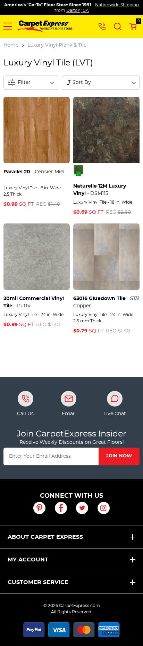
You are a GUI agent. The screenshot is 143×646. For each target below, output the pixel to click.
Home (10, 45)
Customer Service (38, 582)
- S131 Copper (106, 302)
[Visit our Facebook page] (61, 508)
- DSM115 (99, 190)
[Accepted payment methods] (71, 629)
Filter (24, 82)
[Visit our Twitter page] (82, 508)
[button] (7, 26)
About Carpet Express (45, 537)
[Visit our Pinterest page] (39, 508)
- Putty (33, 302)
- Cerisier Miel (34, 172)
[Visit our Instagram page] (104, 508)
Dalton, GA (77, 10)
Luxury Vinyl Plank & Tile (56, 45)
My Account (28, 559)
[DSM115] (78, 169)
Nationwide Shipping (117, 5)
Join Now (119, 456)
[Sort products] (69, 82)
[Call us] (102, 26)
